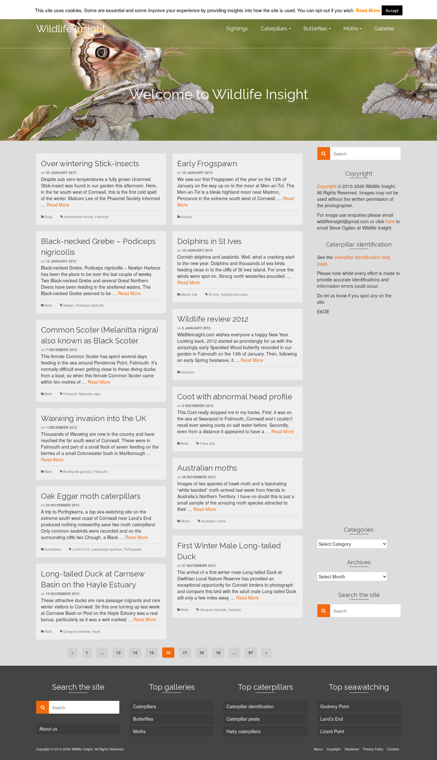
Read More (58, 204)
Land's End (80, 549)
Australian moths (213, 521)
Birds (48, 305)
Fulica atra (207, 443)
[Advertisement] (359, 420)
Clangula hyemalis (213, 609)
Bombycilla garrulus (77, 471)
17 (185, 652)
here (390, 221)
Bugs (48, 217)
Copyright (327, 186)
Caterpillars (53, 549)
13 (118, 652)
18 (201, 652)
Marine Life (189, 294)
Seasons (187, 372)
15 (151, 652)
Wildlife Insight (71, 29)
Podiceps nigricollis (90, 305)
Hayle (96, 631)
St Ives (214, 294)
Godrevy (234, 609)
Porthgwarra (133, 549)
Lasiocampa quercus (106, 549)
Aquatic (186, 217)
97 (251, 652)
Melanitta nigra (90, 394)
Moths (185, 521)
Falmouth (102, 217)
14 (135, 652)
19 (218, 652)
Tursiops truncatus (234, 294)
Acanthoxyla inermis (78, 217)
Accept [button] (392, 10)
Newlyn (68, 305)
